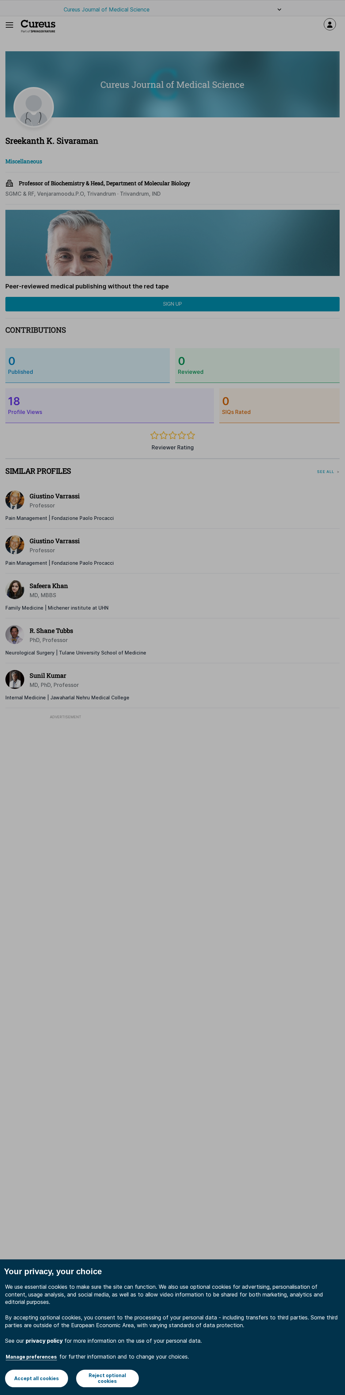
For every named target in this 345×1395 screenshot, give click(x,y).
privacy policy (44, 1340)
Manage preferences (31, 1357)
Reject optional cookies (107, 1378)
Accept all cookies (36, 1378)
